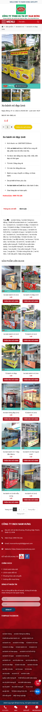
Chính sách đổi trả (10, 572)
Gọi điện (5, 710)
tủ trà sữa (28, 669)
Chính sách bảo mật (10, 569)
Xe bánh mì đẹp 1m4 (31, 294)
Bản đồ (26, 710)
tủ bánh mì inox (32, 642)
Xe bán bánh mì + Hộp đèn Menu (11, 452)
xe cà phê (12, 249)
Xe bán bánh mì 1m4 (11, 334)
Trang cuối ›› (21, 514)
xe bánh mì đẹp (22, 224)
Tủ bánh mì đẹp (11, 373)
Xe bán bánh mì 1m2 (11, 294)
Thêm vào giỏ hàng (23, 127)
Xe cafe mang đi (24, 249)
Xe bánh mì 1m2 (31, 493)
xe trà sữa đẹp (15, 237)
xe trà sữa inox (22, 234)
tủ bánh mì (33, 647)
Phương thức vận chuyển (12, 576)
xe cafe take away (24, 682)
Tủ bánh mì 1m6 (31, 412)
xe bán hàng (15, 220)
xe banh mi (11, 224)
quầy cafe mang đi (10, 244)
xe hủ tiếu (33, 691)
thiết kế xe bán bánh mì (17, 222)
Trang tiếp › (32, 509)
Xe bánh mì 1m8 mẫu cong (11, 494)
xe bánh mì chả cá (22, 656)
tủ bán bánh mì (27, 227)
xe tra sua (29, 239)
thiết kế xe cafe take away (27, 678)
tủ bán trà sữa (27, 237)
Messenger (36, 710)
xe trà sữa (11, 241)
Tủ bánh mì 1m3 (31, 334)
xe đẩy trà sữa (18, 239)
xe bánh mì (11, 234)
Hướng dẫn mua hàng (11, 579)
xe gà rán (11, 251)
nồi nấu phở (12, 253)
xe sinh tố (20, 241)
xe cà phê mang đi (16, 246)
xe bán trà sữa (32, 664)
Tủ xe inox (29, 686)
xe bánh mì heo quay (19, 229)
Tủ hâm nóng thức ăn (25, 251)
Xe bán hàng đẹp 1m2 (11, 412)
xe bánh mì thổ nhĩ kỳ (27, 651)
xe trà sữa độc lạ (31, 660)
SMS (15, 710)
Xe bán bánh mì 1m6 (31, 373)
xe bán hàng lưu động (22, 634)
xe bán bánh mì (27, 638)
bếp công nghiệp (25, 253)
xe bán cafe (30, 241)
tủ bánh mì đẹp (13, 227)
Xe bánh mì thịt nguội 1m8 (31, 452)
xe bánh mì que (18, 232)
